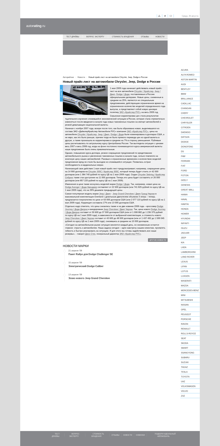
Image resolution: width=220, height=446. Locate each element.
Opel (183, 309)
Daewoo (185, 132)
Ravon (184, 324)
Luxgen (185, 276)
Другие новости (158, 240)
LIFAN (184, 266)
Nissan (185, 305)
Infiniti (185, 223)
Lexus (184, 261)
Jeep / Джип (103, 134)
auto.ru (35, 26)
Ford (184, 170)
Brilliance (187, 98)
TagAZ (184, 367)
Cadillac (186, 103)
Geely (184, 180)
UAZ (183, 381)
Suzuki (185, 362)
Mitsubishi (187, 300)
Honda (184, 209)
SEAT (183, 338)
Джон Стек (90, 234)
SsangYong (187, 352)
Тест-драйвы (72, 37)
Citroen (185, 127)
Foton (184, 175)
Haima (184, 194)
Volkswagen (188, 386)
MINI (183, 295)
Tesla (184, 372)
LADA (183, 247)
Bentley (185, 89)
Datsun (185, 137)
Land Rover (187, 257)
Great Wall (187, 190)
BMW (183, 94)
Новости (159, 37)
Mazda (184, 285)
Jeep (183, 237)
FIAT (183, 166)
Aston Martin (189, 79)
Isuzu (184, 228)
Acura (184, 70)
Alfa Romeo (187, 75)
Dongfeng (187, 146)
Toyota (185, 376)
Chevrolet (187, 118)
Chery (184, 113)
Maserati (186, 281)
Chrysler (186, 122)
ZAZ (183, 396)
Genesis (185, 185)
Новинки (140, 435)
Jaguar (185, 233)
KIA (182, 242)
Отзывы (145, 37)
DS (182, 151)
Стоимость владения (123, 37)
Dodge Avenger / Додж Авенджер (81, 187)
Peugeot (186, 314)
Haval (184, 199)
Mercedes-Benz (190, 290)
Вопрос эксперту (95, 37)
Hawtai (185, 204)
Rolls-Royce (188, 333)
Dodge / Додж (122, 94)
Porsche (186, 319)
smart (184, 348)
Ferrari (185, 161)
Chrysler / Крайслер (143, 91)
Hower (185, 214)
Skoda (184, 343)
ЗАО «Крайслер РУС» (130, 112)
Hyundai (185, 218)
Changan (186, 108)
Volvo (184, 391)
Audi (183, 84)
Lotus (184, 271)
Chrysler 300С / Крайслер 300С (103, 171)
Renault (186, 329)
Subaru (185, 357)
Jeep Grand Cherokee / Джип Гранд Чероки (134, 193)
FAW (183, 156)
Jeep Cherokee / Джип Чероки (118, 209)
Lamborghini (188, 252)
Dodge (185, 142)
